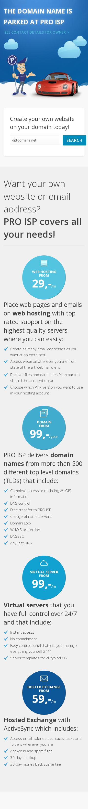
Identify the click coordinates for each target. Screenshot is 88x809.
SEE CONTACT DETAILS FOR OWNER (35, 32)
